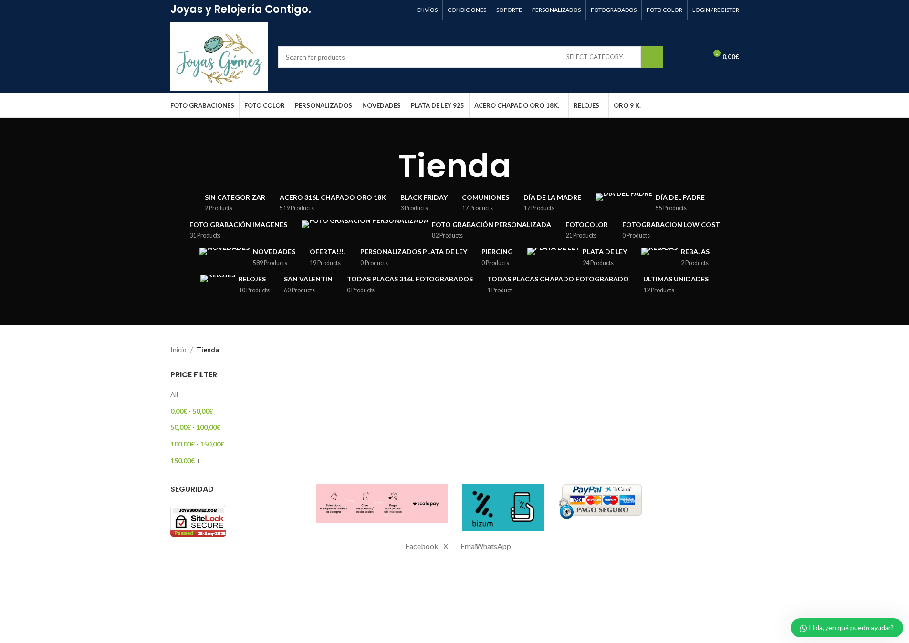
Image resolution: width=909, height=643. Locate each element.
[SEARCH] (652, 57)
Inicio (178, 349)
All (174, 394)
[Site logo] (219, 56)
